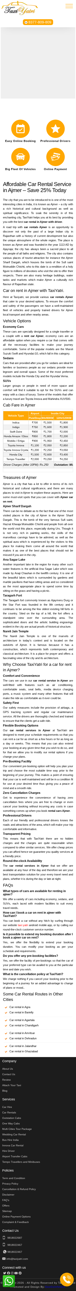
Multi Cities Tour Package (17, 1128)
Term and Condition (13, 1178)
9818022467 (14, 1244)
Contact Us (8, 1074)
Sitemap (7, 1211)
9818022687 (14, 1237)
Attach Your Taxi (11, 1085)
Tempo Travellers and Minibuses (21, 1161)
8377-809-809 (39, 22)
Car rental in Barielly (21, 1012)
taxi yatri (23, 925)
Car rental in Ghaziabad (23, 1051)
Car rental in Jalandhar (23, 1046)
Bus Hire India (10, 1139)
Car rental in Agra (19, 1007)
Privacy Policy (10, 1183)
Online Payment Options (16, 1216)
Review (6, 1079)
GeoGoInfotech (55, 1286)
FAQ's (5, 1200)
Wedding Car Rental (14, 1134)
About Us (7, 1068)
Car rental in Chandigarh (24, 1025)
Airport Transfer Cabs (14, 1156)
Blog (4, 1090)
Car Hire (7, 1107)
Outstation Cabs (11, 1118)
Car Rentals (9, 1112)
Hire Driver (8, 1150)
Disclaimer (8, 1194)
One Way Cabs (11, 1123)
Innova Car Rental (12, 1145)
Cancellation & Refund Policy (19, 1189)
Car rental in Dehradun (23, 1038)
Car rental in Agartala (21, 1020)
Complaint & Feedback (15, 1222)
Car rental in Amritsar (22, 1033)
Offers (5, 1205)
